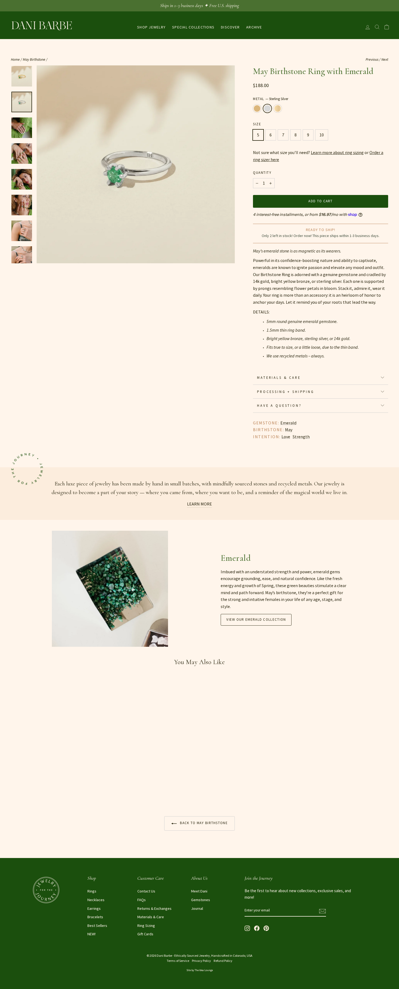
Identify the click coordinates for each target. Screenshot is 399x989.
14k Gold (278, 108)
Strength (301, 436)
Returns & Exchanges (154, 908)
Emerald (288, 422)
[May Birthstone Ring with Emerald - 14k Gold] (29, 790)
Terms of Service (178, 961)
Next (384, 59)
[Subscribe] (322, 910)
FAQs (141, 899)
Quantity (262, 172)
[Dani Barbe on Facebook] (256, 928)
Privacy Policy (201, 961)
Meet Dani (199, 891)
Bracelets (95, 916)
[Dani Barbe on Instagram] (247, 928)
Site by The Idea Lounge (199, 970)
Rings (91, 891)
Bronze (257, 108)
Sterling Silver (267, 108)
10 (321, 134)
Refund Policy (223, 961)
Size (257, 124)
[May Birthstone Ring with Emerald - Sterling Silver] (21, 790)
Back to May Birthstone (203, 823)
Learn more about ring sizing (337, 152)
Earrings (94, 908)
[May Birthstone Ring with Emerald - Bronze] (14, 790)
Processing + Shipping (285, 391)
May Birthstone (34, 59)
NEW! (91, 934)
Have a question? (279, 405)
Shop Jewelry (151, 27)
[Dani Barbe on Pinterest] (266, 928)
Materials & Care (278, 377)
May (288, 429)
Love (285, 436)
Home (15, 59)
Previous (372, 59)
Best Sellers (97, 925)
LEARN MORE (199, 504)
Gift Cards (145, 934)
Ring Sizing (146, 925)
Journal (197, 908)
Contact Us (146, 891)
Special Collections (193, 27)
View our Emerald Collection (256, 619)
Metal (270, 99)
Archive (254, 27)
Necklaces (95, 899)
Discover (230, 27)
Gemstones (200, 899)
